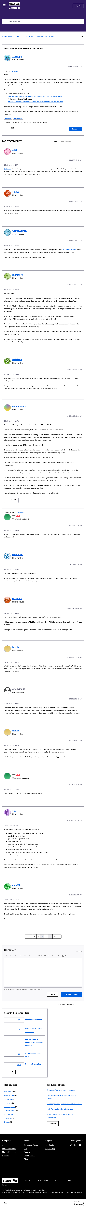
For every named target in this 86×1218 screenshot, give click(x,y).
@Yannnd (7, 168)
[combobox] (43, 21)
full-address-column (72, 248)
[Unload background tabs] (80, 141)
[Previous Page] (27, 941)
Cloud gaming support (36, 1023)
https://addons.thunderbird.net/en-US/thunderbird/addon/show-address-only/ (37, 96)
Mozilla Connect (15, 6)
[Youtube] (80, 1152)
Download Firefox (31, 1152)
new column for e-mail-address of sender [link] (39, 36)
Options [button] (79, 36)
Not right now (9, 1119)
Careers (5, 1163)
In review (7, 1107)
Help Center (49, 1152)
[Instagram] (75, 1152)
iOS (25, 1156)
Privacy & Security (22, 122)
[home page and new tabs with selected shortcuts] (76, 141)
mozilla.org (28, 1188)
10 (55, 941)
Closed (6, 1126)
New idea (15, 71)
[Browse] (4, 5)
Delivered (7, 1122)
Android (27, 1159)
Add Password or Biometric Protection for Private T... (37, 1047)
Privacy (59, 1188)
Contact (4, 1192)
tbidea (48, 122)
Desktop (8, 118)
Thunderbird (19, 118)
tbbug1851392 (40, 122)
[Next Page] (59, 941)
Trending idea (9, 1100)
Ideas (19, 36)
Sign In (78, 6)
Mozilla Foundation (10, 1159)
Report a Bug (49, 1156)
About (4, 1152)
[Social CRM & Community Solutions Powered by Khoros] (79, 1213)
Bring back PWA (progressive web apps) (62, 1094)
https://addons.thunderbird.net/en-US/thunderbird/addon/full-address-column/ (38, 101)
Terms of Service (44, 1188)
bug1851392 (10, 122)
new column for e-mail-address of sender (22, 48)
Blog (25, 1166)
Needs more (8, 1103)
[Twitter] (71, 1152)
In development (10, 1115)
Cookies (71, 1188)
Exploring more (9, 1111)
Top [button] (5, 1213)
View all (10, 1076)
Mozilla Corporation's (12, 1197)
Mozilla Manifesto (9, 1156)
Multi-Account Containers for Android (61, 1116)
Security (31, 122)
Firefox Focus (29, 1163)
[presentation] (6, 960)
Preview (79, 955)
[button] (6, 127)
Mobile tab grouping (35, 1068)
